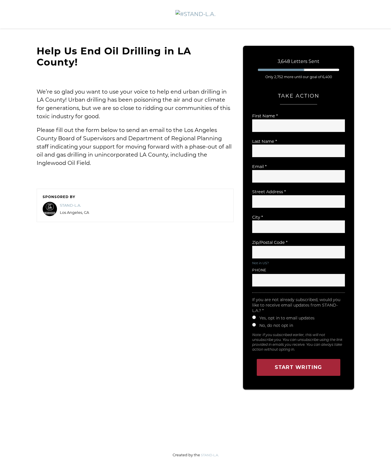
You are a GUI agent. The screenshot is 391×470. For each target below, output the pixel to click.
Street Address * (269, 191)
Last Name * (264, 141)
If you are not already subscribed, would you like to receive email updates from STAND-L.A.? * (296, 305)
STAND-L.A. (70, 205)
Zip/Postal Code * (270, 242)
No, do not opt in (276, 325)
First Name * (265, 116)
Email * (259, 166)
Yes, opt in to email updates (287, 318)
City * (257, 217)
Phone (259, 270)
